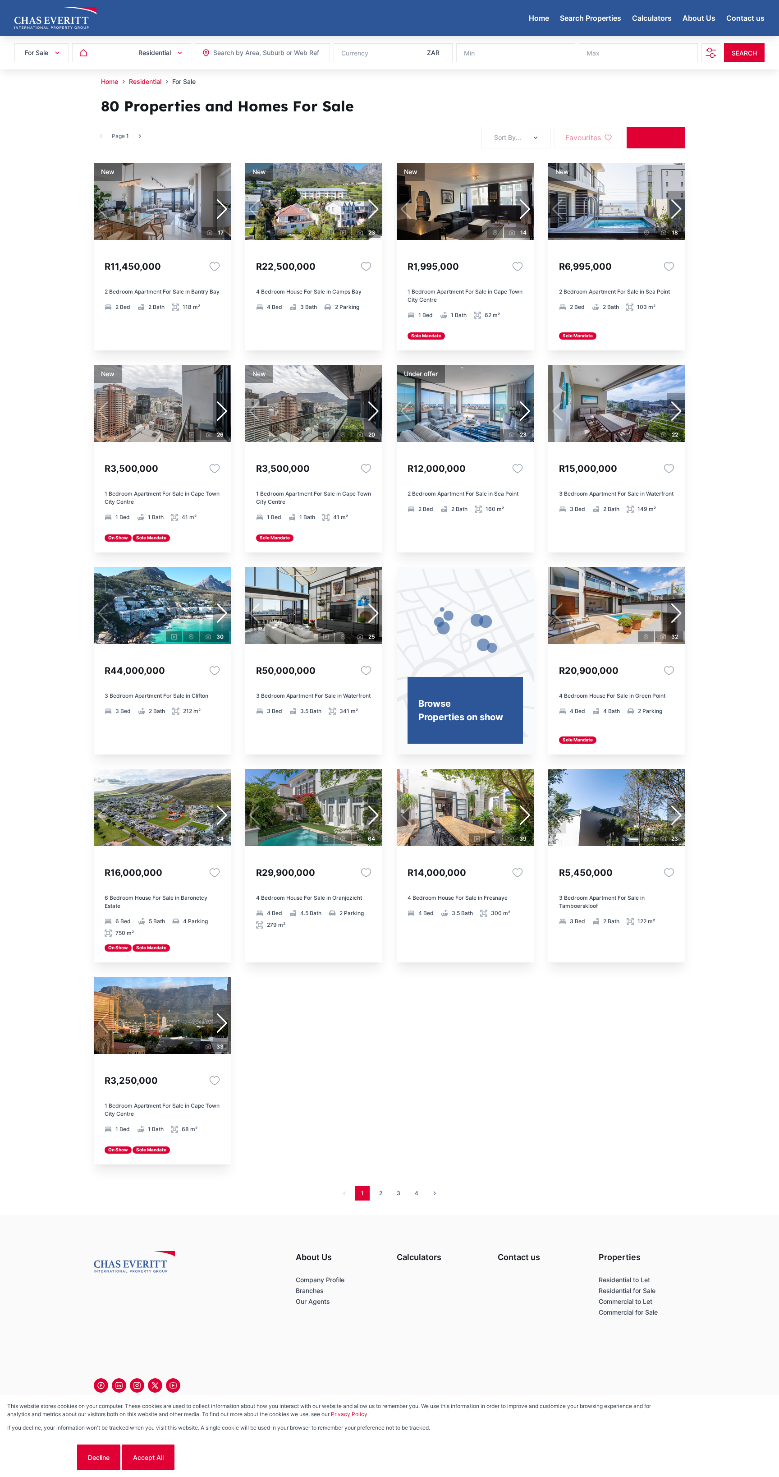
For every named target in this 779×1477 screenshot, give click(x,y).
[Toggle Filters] (710, 52)
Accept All (148, 1457)
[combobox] (262, 53)
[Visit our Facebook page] (101, 1385)
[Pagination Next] (434, 1193)
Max (593, 53)
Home (109, 81)
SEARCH (744, 53)
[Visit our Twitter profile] (155, 1385)
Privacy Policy (349, 1414)
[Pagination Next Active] (140, 136)
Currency (354, 53)
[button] (222, 209)
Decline (99, 1457)
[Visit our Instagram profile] (137, 1385)
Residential (145, 81)
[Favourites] (214, 266)
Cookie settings (41, 1457)
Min (469, 53)
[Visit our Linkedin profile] (119, 1385)
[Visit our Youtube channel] (173, 1385)
